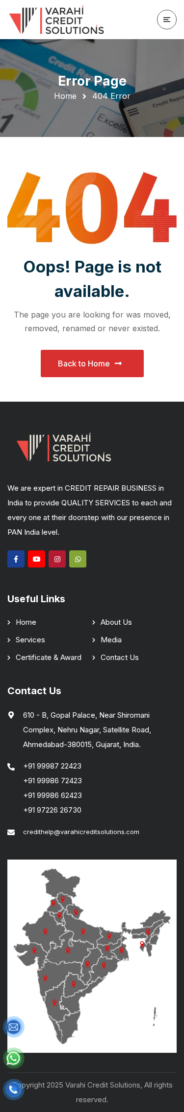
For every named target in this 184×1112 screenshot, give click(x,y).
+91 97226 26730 (52, 810)
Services (30, 639)
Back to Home (84, 363)
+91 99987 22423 (52, 766)
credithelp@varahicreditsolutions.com (81, 832)
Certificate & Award (48, 657)
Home (65, 96)
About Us (116, 622)
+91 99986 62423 (52, 795)
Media (111, 639)
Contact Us (120, 657)
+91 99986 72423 (52, 780)
